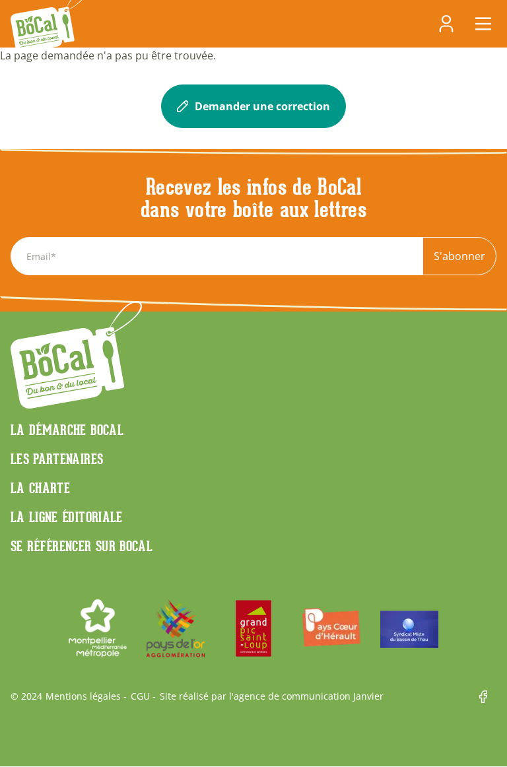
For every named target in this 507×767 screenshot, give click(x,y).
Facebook (487, 696)
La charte (40, 488)
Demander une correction (262, 106)
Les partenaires (57, 459)
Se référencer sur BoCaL (81, 546)
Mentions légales (83, 696)
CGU (140, 696)
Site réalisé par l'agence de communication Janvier (272, 696)
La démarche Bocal (67, 429)
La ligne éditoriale (67, 517)
